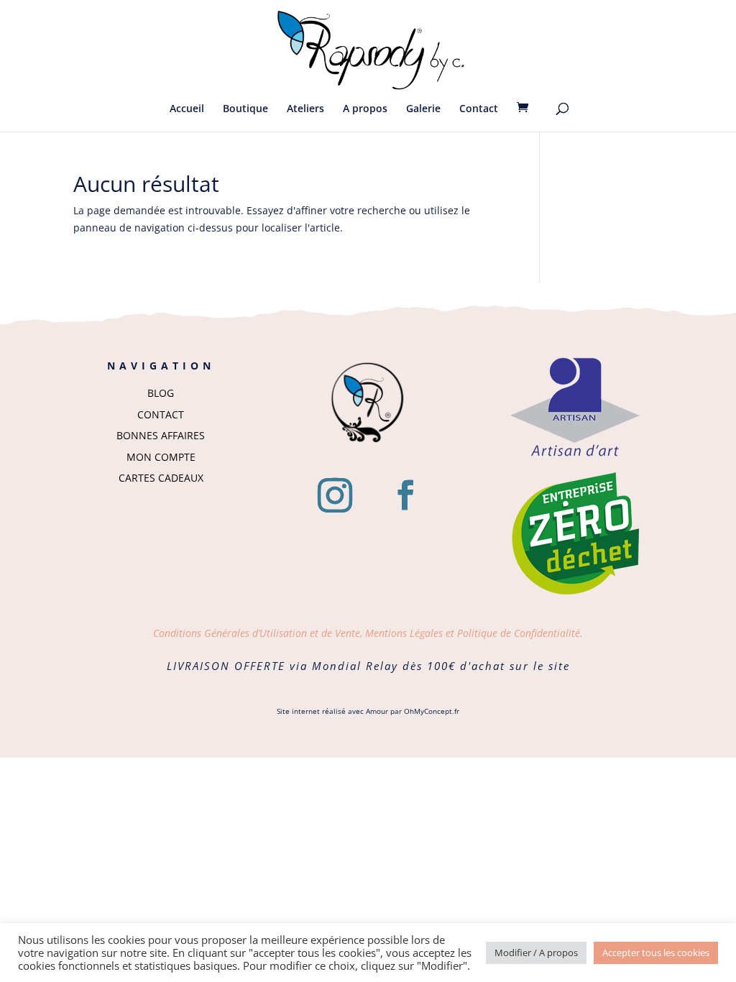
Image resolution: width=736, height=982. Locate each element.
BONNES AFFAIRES (160, 435)
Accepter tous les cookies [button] (655, 952)
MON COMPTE (161, 457)
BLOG (160, 393)
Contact (478, 109)
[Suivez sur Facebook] (405, 495)
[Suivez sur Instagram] (334, 495)
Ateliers (305, 109)
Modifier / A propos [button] (536, 952)
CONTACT (160, 414)
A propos (365, 109)
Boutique (245, 109)
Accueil (187, 109)
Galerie (423, 109)
